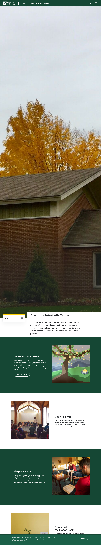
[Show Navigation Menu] (96, 3)
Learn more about (22, 374)
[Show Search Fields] (90, 3)
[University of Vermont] (9, 5)
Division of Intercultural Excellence (36, 3)
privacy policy (22, 540)
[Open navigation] (22, 318)
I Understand (82, 538)
